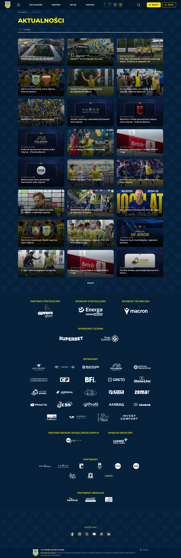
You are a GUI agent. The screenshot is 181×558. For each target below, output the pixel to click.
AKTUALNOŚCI (35, 5)
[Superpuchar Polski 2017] (115, 5)
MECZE (73, 5)
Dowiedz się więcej (48, 553)
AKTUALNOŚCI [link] (36, 12)
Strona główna (23, 12)
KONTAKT (90, 5)
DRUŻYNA (56, 5)
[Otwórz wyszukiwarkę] (139, 5)
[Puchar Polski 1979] (104, 5)
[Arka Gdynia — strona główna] (7, 5)
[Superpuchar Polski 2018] (120, 5)
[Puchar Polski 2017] (110, 5)
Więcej (90, 283)
